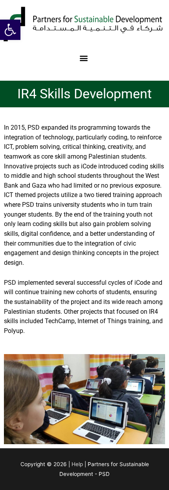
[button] (83, 57)
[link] (10, 30)
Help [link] (77, 464)
